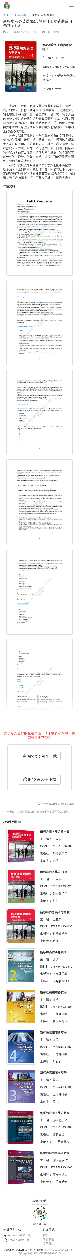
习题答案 (20, 15)
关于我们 (49, 1243)
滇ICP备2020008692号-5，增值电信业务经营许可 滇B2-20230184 (46, 1251)
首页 (6, 15)
